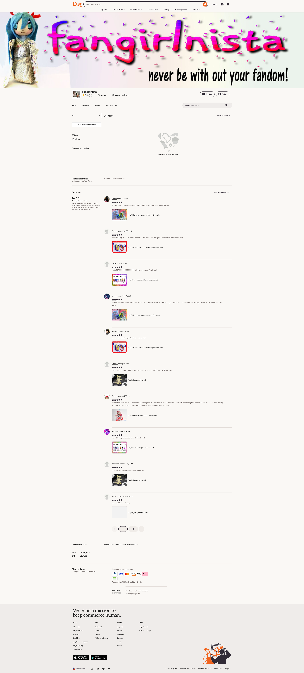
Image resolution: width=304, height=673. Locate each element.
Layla (114, 263)
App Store (81, 657)
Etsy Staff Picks (119, 10)
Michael (115, 331)
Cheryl (114, 199)
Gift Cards (196, 10)
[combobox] (142, 4)
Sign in (214, 4)
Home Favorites (136, 10)
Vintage (167, 10)
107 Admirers (76, 139)
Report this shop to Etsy (81, 148)
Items (74, 105)
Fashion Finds (153, 10)
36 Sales (75, 135)
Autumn (115, 431)
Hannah (115, 364)
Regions (228, 669)
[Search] (205, 4)
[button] (207, 94)
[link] (115, 529)
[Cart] (228, 4)
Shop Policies (111, 105)
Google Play (99, 657)
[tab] (86, 115)
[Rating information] (83, 95)
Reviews (85, 105)
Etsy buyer (116, 231)
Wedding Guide (181, 10)
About (97, 105)
